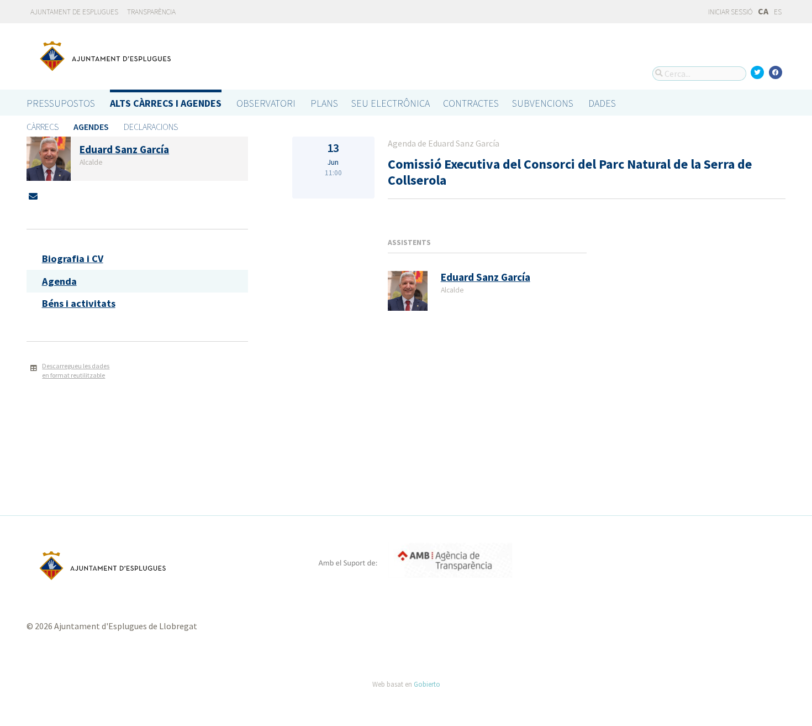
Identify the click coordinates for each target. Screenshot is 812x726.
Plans (324, 103)
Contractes (471, 103)
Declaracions (151, 126)
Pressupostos (61, 103)
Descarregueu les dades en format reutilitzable (75, 370)
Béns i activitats (78, 303)
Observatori (266, 103)
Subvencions (542, 103)
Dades (602, 103)
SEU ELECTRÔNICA (390, 103)
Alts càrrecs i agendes (166, 103)
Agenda (59, 281)
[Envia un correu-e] (33, 196)
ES (778, 12)
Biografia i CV (72, 258)
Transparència (151, 12)
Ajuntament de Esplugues (74, 12)
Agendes (91, 126)
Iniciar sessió (729, 12)
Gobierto (427, 684)
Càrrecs (43, 126)
